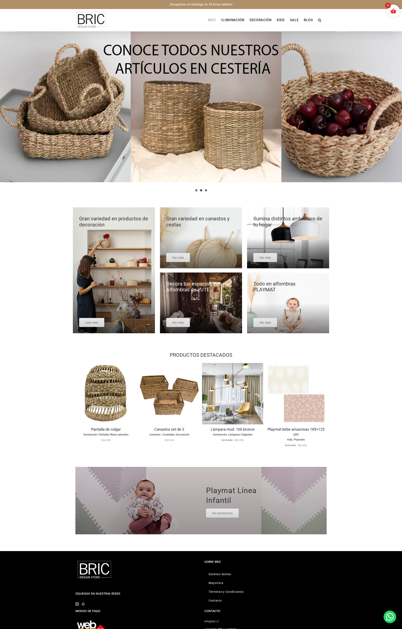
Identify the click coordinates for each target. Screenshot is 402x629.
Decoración (182, 434)
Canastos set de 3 (169, 429)
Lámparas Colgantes (240, 434)
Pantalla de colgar (106, 429)
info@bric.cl (211, 621)
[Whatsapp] (83, 604)
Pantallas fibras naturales (113, 434)
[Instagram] (77, 604)
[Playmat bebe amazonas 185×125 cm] (296, 365)
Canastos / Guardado (161, 434)
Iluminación (90, 434)
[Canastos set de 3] (169, 365)
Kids (289, 439)
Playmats (299, 439)
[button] (319, 20)
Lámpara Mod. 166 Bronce (233, 429)
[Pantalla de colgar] (106, 365)
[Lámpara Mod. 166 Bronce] (232, 365)
